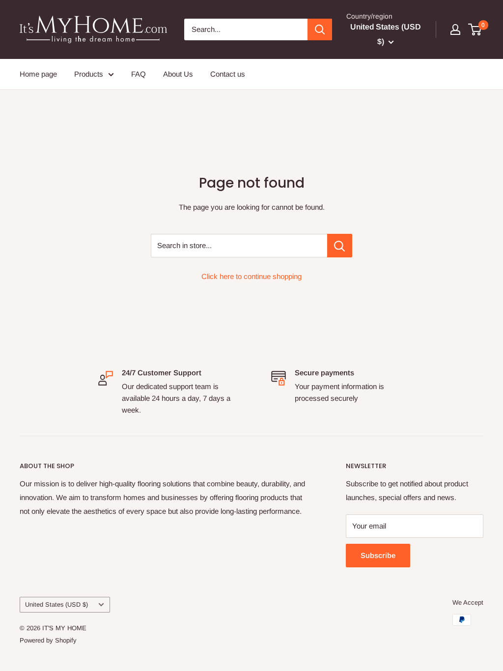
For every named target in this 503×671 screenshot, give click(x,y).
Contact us (227, 74)
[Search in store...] (339, 245)
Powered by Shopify (48, 640)
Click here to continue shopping (251, 276)
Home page (38, 74)
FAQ (138, 74)
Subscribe (378, 555)
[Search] (319, 29)
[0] (475, 29)
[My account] (455, 29)
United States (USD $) (56, 604)
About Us (178, 74)
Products (88, 74)
